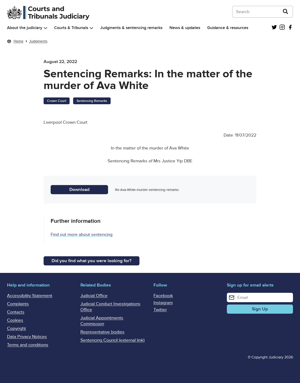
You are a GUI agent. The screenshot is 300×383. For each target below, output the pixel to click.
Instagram (163, 302)
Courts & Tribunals (71, 27)
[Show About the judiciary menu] (45, 28)
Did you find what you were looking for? (91, 261)
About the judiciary (24, 27)
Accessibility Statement (29, 295)
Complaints (18, 304)
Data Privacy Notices (27, 336)
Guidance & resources (227, 27)
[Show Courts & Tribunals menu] (91, 28)
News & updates (184, 27)
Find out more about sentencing (81, 234)
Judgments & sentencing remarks (131, 27)
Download (79, 189)
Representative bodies (102, 332)
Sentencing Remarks (92, 101)
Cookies (15, 320)
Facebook (163, 295)
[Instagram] (282, 27)
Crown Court (56, 101)
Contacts (15, 312)
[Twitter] (274, 27)
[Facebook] (290, 27)
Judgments (38, 41)
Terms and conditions (27, 345)
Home (18, 41)
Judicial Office (94, 295)
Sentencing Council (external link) (112, 340)
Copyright (16, 328)
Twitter (160, 309)
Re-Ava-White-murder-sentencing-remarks (147, 190)
